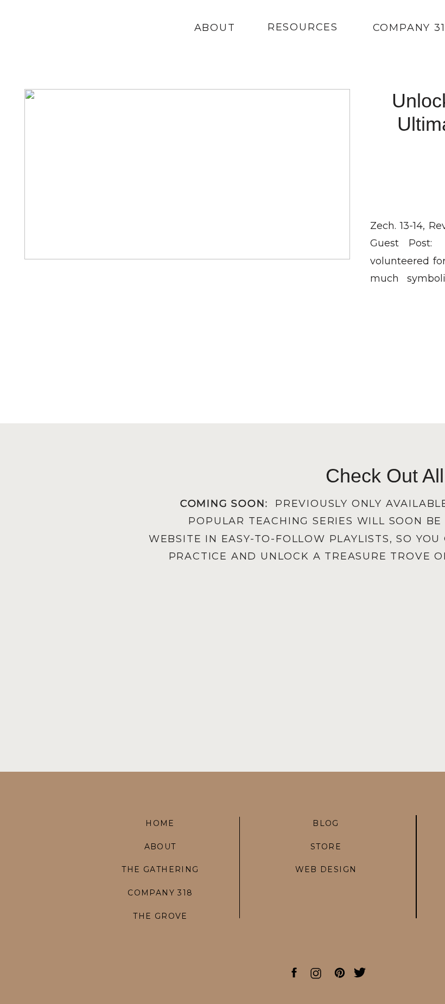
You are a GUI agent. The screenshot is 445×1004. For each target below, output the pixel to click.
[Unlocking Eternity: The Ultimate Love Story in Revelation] (187, 174)
